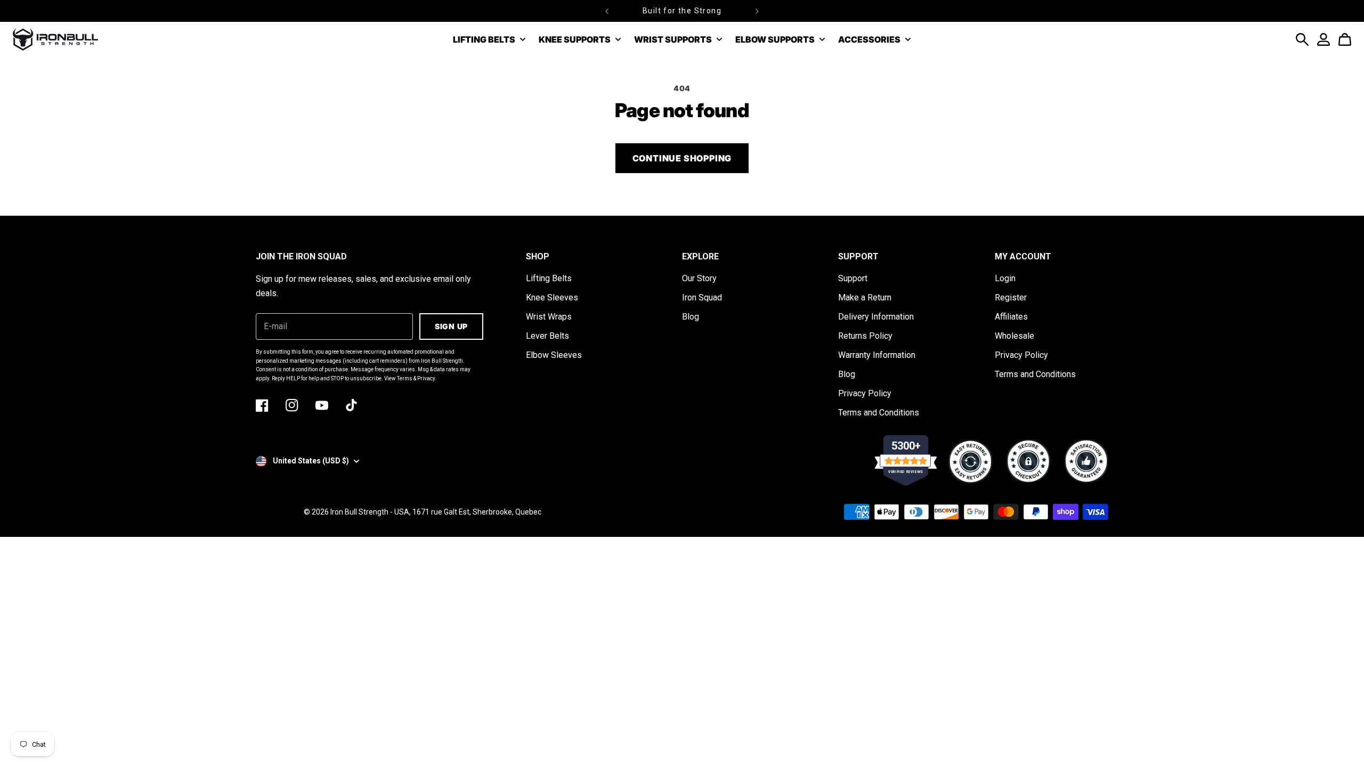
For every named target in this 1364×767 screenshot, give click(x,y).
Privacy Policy (864, 393)
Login (1005, 278)
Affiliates (1011, 317)
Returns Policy (865, 336)
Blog (690, 317)
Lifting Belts (549, 278)
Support (852, 278)
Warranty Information (876, 355)
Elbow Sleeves (554, 355)
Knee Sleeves (552, 297)
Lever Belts (547, 336)
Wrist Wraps (549, 317)
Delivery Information (876, 317)
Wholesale (1014, 336)
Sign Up (451, 326)
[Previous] (607, 11)
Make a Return (864, 297)
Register (1011, 297)
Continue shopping (682, 158)
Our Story (699, 278)
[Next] (757, 11)
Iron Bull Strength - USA (369, 512)
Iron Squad (702, 297)
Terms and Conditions (878, 412)
